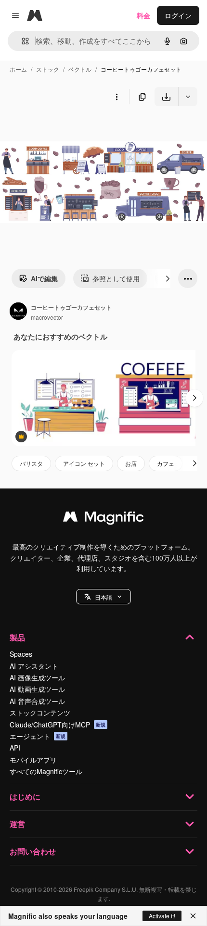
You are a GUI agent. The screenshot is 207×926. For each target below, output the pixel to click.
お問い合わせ (33, 851)
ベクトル (79, 69)
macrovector (47, 317)
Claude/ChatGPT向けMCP (57, 724)
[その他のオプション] (116, 96)
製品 (17, 637)
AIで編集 (44, 278)
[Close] (193, 916)
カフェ (165, 463)
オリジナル (66, 129)
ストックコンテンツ (40, 712)
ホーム (18, 69)
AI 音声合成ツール (37, 701)
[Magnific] (103, 519)
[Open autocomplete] (21, 41)
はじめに (25, 796)
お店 (131, 463)
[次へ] (167, 278)
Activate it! (162, 916)
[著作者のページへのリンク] (18, 312)
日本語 (103, 597)
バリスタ (31, 463)
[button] (103, 596)
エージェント (37, 736)
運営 (17, 823)
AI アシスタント (34, 666)
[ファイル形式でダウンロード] (187, 96)
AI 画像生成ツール (37, 677)
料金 (143, 15)
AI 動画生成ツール (37, 689)
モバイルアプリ (33, 759)
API (15, 747)
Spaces (21, 654)
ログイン (178, 15)
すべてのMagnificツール (46, 771)
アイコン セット (84, 463)
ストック (47, 69)
